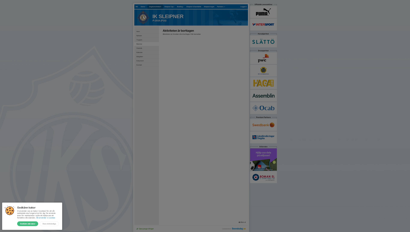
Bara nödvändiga (49, 224)
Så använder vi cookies (45, 218)
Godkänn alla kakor (27, 224)
